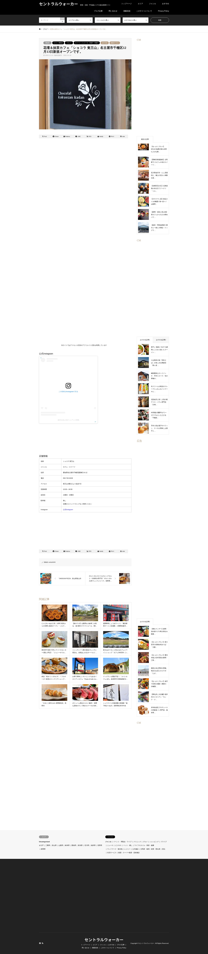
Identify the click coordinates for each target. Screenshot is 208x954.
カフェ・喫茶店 (58, 43)
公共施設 (135, 849)
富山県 (54, 845)
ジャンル (152, 4)
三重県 (48, 845)
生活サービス (111, 852)
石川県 (86, 845)
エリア (140, 4)
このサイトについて (144, 11)
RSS (42, 943)
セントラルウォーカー (104, 939)
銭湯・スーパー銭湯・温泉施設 (129, 852)
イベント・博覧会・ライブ (122, 842)
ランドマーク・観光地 (114, 849)
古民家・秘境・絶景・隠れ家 (150, 849)
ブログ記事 (98, 11)
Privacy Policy (163, 11)
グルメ (69, 43)
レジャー (127, 849)
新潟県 (80, 845)
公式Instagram (68, 509)
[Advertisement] (84, 244)
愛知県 (47, 43)
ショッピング (154, 842)
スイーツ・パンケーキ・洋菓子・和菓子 (86, 43)
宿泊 (163, 849)
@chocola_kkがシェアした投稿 (68, 420)
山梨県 (60, 845)
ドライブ (164, 842)
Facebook (40, 943)
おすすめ (165, 4)
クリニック (137, 842)
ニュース (110, 845)
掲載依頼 (126, 11)
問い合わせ (113, 11)
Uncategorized (44, 842)
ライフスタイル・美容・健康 (144, 845)
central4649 (51, 562)
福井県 (93, 845)
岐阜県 (67, 845)
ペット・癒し (127, 845)
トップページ (126, 4)
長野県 (100, 845)
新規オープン (115, 43)
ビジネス (118, 845)
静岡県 (43, 849)
